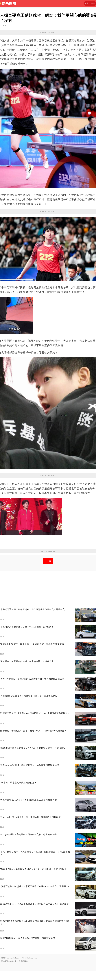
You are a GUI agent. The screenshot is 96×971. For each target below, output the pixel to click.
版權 (26, 961)
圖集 (93, 3)
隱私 (22, 961)
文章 (87, 3)
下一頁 (48, 561)
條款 (18, 961)
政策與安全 (12, 961)
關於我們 (4, 961)
